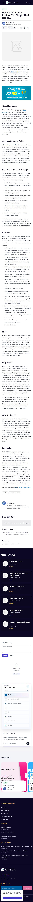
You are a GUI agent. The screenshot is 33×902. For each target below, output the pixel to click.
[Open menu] (3, 2)
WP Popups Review (16, 610)
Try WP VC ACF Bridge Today (22, 487)
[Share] (24, 28)
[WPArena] (16, 869)
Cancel (11, 655)
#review (5, 493)
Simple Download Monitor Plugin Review (18, 574)
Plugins (4, 8)
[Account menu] (30, 2)
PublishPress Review (16, 598)
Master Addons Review (17, 587)
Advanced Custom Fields (9, 145)
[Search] (27, 2)
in (8, 878)
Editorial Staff (10, 22)
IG (11, 878)
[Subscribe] (27, 743)
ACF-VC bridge (14, 71)
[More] (28, 28)
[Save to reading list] (21, 28)
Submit (5, 655)
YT (14, 878)
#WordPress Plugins (15, 493)
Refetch (17, 674)
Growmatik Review (15, 562)
